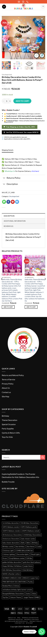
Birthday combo (8, 546)
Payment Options (31, 619)
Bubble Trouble (8, 482)
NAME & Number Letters (11, 574)
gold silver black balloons (31, 562)
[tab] (7, 150)
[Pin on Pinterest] (13, 202)
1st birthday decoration (11, 523)
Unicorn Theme (15, 597)
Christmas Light (8, 550)
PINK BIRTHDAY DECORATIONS (14, 582)
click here (35, 171)
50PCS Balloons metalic (11, 527)
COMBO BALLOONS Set (24, 550)
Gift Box (29, 558)
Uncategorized (7, 75)
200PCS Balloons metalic (30, 531)
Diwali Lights (35, 554)
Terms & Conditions (30, 618)
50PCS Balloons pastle (29, 527)
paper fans (34, 578)
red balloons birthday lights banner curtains (17, 590)
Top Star (5, 597)
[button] (4, 7)
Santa (28, 594)
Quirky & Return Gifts (11, 433)
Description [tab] (9, 216)
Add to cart (22, 101)
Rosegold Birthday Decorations (13, 594)
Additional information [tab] (15, 221)
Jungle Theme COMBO (31, 597)
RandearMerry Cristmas (11, 586)
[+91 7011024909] (28, 1)
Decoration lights (23, 554)
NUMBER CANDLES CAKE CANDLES (16, 578)
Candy (39, 546)
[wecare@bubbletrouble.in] (19, 1)
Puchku (30, 582)
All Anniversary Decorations (12, 535)
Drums (5, 558)
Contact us (6, 392)
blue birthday (20, 546)
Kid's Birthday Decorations (12, 570)
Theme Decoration (9, 420)
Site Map (5, 396)
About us (12, 618)
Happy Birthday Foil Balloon (12, 566)
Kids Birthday (27, 570)
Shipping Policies (15, 619)
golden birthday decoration (12, 562)
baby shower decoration (11, 543)
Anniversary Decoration (11, 539)
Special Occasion (9, 424)
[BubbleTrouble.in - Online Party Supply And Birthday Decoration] (23, 6)
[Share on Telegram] (17, 202)
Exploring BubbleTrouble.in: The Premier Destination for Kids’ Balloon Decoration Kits (20, 475)
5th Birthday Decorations (29, 523)
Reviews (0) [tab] (8, 226)
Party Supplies (8, 428)
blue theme (30, 546)
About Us (6, 388)
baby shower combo (28, 539)
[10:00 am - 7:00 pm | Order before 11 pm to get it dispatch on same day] (23, 1)
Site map (29, 623)
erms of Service (9, 379)
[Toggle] (4, 178)
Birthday (5, 416)
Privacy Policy (7, 383)
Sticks (34, 594)
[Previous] (1, 284)
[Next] (45, 284)
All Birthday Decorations (32, 535)
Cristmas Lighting (9, 554)
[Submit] (42, 13)
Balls (22, 543)
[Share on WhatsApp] (4, 202)
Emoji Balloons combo (16, 558)
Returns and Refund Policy (13, 375)
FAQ (18, 618)
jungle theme (28, 566)
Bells (28, 543)
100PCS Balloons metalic (11, 531)
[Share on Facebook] (8, 202)
